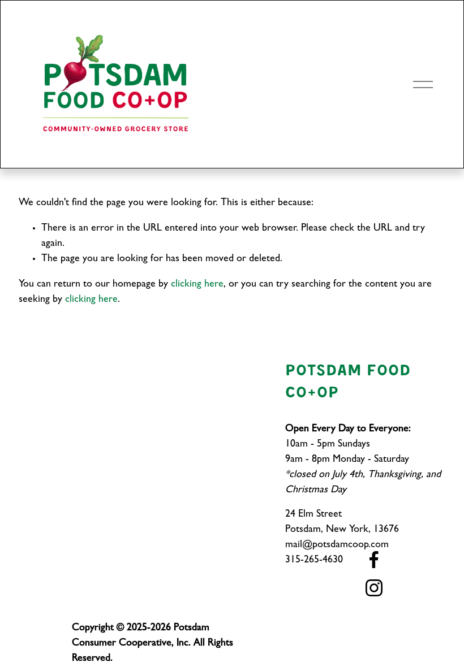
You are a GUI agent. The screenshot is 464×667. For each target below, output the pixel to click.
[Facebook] (374, 560)
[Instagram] (374, 588)
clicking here (197, 285)
